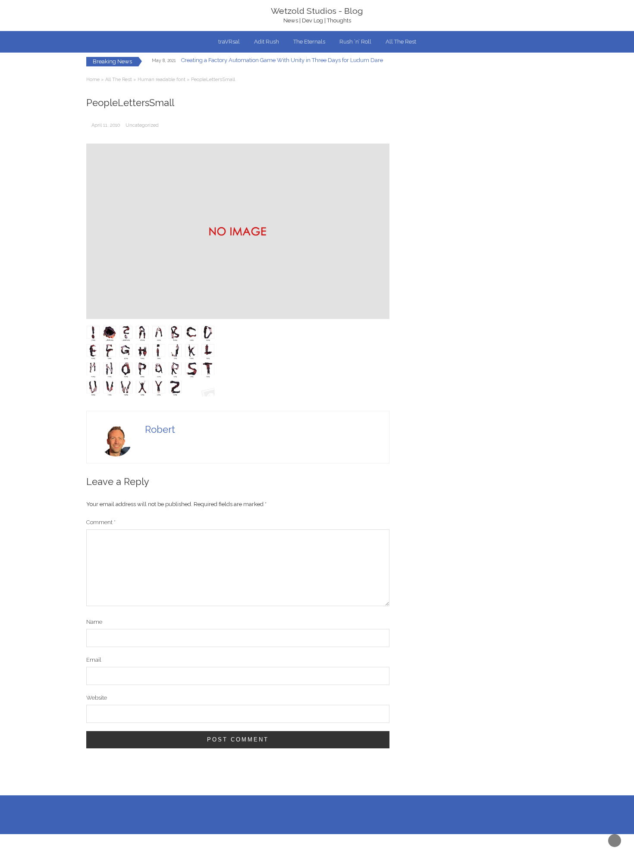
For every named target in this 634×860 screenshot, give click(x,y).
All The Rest (401, 41)
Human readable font (161, 79)
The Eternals (309, 41)
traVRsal (229, 41)
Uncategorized (142, 125)
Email (93, 660)
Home (93, 79)
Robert (160, 429)
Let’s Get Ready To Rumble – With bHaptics (246, 62)
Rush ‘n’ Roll (355, 41)
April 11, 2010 (105, 125)
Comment (101, 522)
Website (96, 697)
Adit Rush (266, 41)
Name (94, 622)
